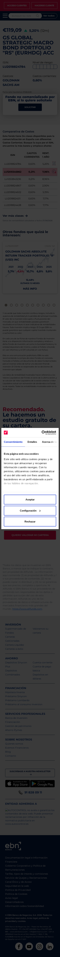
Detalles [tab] (32, 441)
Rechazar (30, 521)
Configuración (28, 510)
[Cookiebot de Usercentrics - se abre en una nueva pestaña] (42, 432)
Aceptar (30, 499)
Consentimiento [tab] (13, 441)
